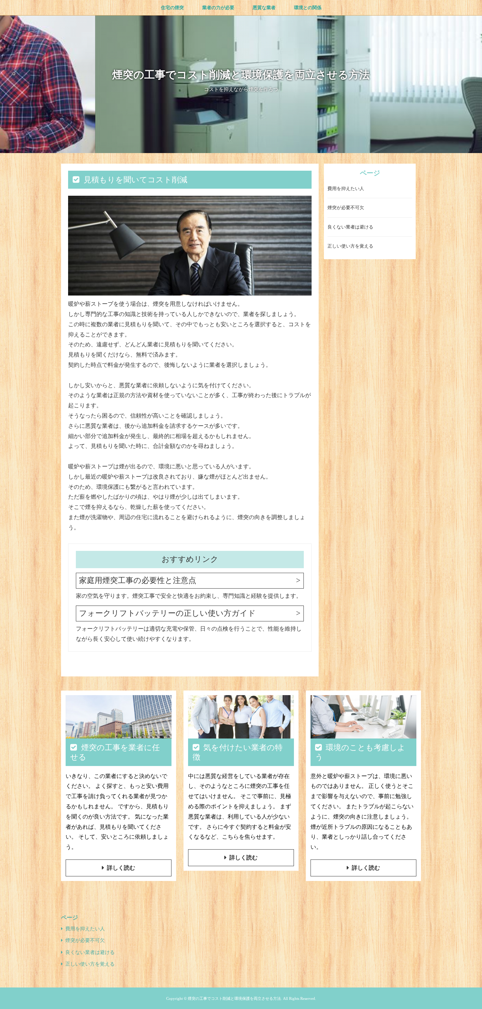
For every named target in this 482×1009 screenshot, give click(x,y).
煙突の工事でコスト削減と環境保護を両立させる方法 (241, 74)
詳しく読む (121, 868)
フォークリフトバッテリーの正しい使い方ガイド (167, 613)
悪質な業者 (264, 7)
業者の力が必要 (218, 7)
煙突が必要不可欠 (345, 208)
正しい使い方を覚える (350, 246)
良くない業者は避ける (350, 227)
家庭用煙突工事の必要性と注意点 (137, 580)
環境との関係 (307, 7)
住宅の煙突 (172, 7)
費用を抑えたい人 (345, 189)
